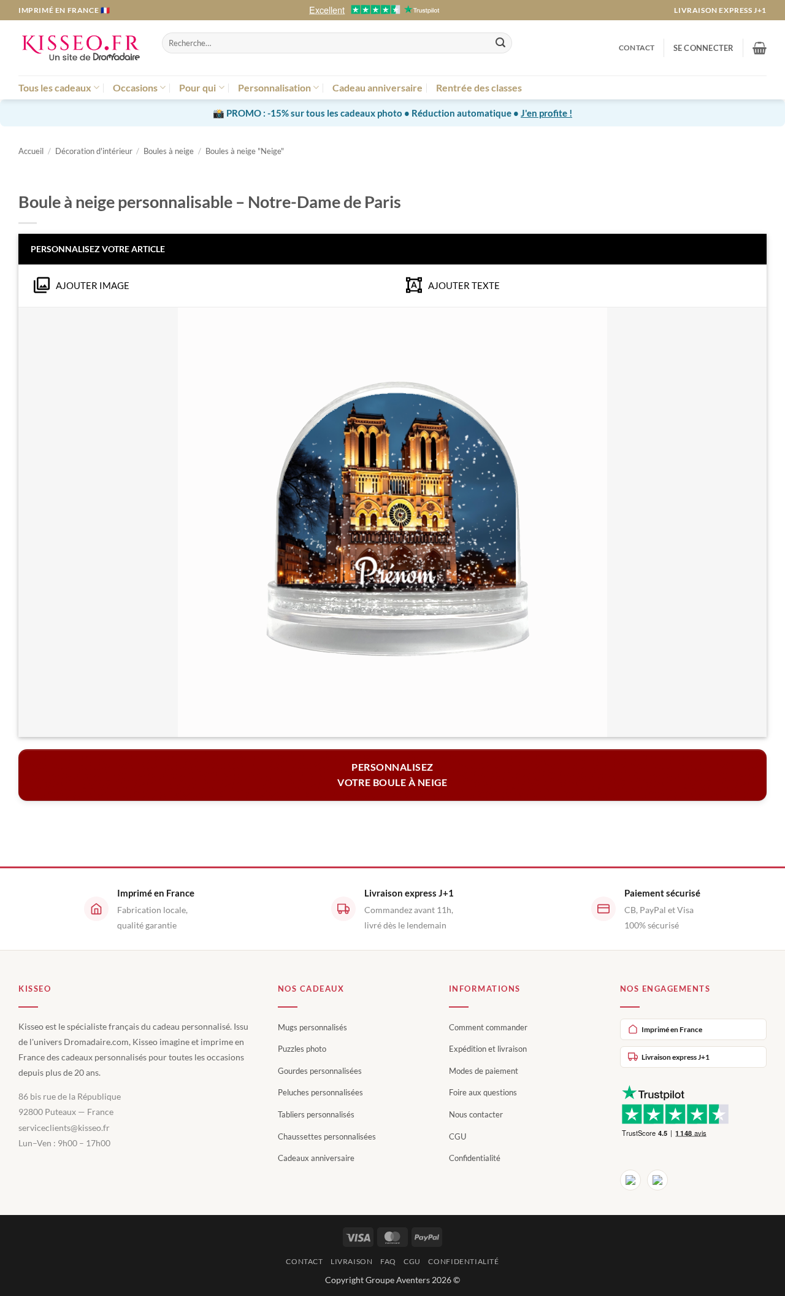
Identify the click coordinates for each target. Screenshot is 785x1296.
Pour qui (197, 87)
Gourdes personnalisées (320, 1071)
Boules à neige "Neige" (244, 151)
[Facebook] (630, 1180)
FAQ (388, 1261)
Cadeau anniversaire (377, 87)
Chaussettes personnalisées (327, 1136)
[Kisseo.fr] (81, 48)
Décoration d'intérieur (93, 151)
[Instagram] (657, 1180)
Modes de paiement (483, 1071)
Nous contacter (476, 1114)
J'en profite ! (546, 112)
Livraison (352, 1261)
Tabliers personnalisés (316, 1114)
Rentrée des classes (479, 87)
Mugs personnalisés (312, 1027)
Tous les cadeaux (54, 87)
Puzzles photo (302, 1049)
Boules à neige (169, 151)
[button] (703, 48)
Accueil (31, 151)
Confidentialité (474, 1158)
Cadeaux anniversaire (316, 1158)
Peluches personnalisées (320, 1092)
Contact (637, 47)
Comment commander (488, 1027)
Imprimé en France (671, 1029)
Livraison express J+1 (720, 10)
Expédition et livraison (488, 1049)
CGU (457, 1136)
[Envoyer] (500, 43)
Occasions (135, 87)
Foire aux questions (483, 1092)
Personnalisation (274, 87)
